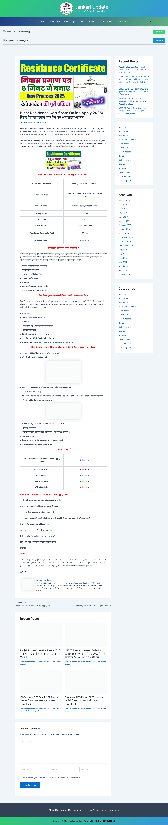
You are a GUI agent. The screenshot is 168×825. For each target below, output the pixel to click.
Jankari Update (91, 7)
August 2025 (124, 250)
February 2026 (125, 225)
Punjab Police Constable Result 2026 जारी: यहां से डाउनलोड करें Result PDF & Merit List (40, 654)
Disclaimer (78, 810)
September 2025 (126, 245)
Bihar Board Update (127, 139)
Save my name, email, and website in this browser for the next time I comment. (53, 778)
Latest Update (40, 661)
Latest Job (123, 21)
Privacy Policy (91, 810)
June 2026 (123, 209)
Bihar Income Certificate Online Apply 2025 (53, 342)
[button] (151, 21)
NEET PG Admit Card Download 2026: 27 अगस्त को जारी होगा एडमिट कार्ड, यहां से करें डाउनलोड (132, 111)
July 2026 (123, 204)
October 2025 (125, 241)
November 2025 (126, 237)
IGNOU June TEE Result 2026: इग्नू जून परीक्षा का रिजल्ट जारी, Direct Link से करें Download (40, 700)
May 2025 (123, 262)
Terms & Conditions (109, 810)
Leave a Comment (27, 661)
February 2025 (125, 274)
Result (81, 21)
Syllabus (122, 168)
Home (43, 21)
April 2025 (123, 266)
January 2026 (125, 229)
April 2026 (123, 217)
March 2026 (124, 221)
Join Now (159, 32)
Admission (55, 21)
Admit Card (94, 21)
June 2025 (123, 258)
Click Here (84, 240)
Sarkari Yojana (125, 160)
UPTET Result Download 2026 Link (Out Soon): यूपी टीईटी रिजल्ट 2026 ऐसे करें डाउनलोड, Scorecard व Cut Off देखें (85, 654)
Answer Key (124, 135)
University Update (126, 180)
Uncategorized (125, 176)
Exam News (108, 21)
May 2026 (123, 213)
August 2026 (124, 200)
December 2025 (126, 233)
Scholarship (69, 21)
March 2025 (124, 270)
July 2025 (123, 254)
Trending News (125, 172)
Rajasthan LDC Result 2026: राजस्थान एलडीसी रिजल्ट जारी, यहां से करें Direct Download (84, 700)
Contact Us (65, 810)
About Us (53, 810)
